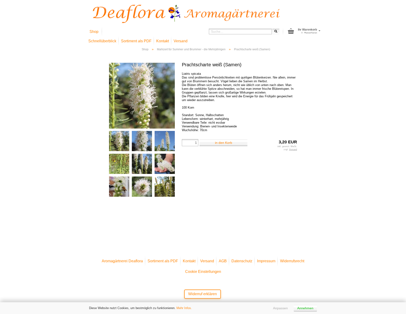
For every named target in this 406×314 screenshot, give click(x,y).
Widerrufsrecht (292, 261)
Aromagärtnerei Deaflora (122, 261)
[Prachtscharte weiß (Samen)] (142, 95)
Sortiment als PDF (136, 41)
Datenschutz (241, 261)
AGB (223, 261)
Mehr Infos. (184, 308)
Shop (94, 32)
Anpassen (280, 308)
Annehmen (305, 308)
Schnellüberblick (102, 41)
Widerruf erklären (202, 294)
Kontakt (162, 41)
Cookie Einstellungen (203, 272)
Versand (180, 41)
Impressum (266, 261)
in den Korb (223, 143)
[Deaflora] (186, 14)
